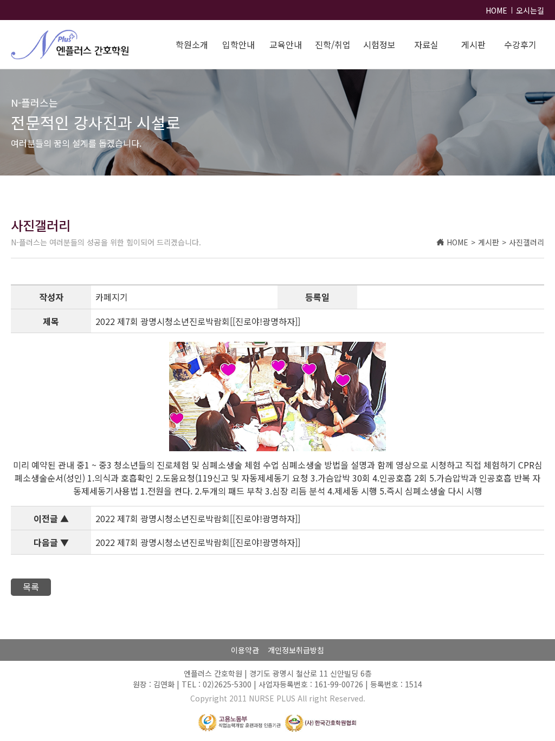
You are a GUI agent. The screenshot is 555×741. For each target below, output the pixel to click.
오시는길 (530, 10)
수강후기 (520, 44)
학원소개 (192, 44)
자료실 (426, 44)
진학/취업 (333, 44)
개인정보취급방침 (296, 650)
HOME (496, 10)
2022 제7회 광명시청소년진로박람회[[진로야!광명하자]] (197, 518)
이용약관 (245, 650)
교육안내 (285, 44)
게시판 (473, 44)
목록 (31, 586)
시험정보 (379, 44)
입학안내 (238, 44)
